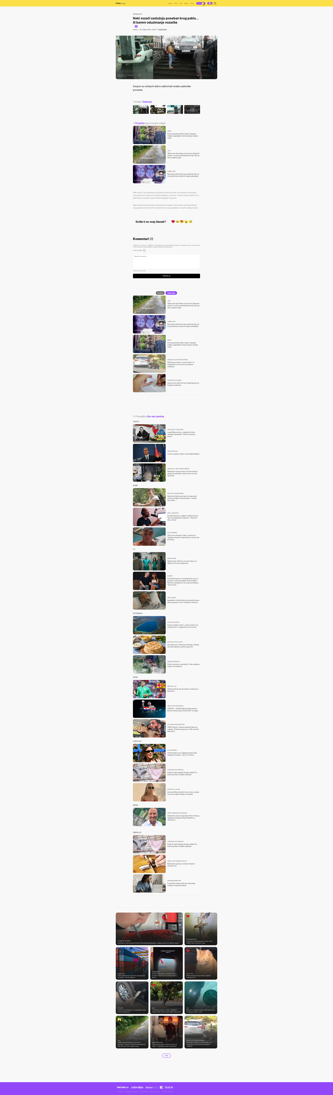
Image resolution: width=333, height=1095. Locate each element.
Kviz (181, 3)
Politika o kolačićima (167, 1091)
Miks (175, 3)
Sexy (192, 3)
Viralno (170, 3)
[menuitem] (215, 3)
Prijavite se (166, 276)
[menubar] (215, 3)
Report (186, 3)
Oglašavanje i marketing (131, 1091)
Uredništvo (120, 1091)
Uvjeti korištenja (143, 1091)
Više (166, 1056)
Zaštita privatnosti (155, 1091)
